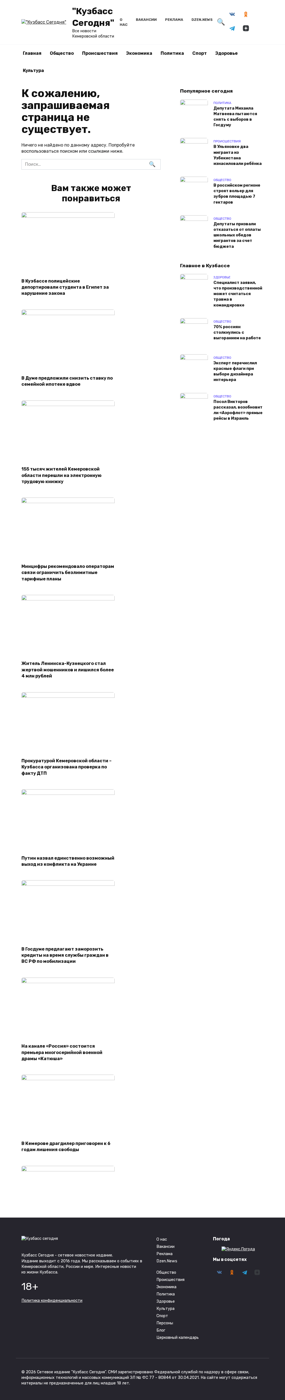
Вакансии (146, 20)
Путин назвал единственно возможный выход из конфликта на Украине (67, 861)
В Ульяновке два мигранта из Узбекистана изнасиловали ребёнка (237, 155)
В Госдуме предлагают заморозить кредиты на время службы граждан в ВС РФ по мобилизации (65, 955)
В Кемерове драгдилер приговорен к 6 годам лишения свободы (65, 1146)
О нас (161, 1239)
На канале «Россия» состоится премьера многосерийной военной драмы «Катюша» (61, 1052)
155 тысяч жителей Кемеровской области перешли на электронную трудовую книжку (61, 475)
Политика (172, 53)
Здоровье (226, 53)
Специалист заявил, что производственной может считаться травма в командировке (237, 294)
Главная (32, 53)
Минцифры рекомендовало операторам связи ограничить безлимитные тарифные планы (67, 572)
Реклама (174, 20)
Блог (160, 1330)
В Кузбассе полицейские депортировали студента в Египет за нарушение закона (65, 287)
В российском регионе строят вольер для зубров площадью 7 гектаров (236, 194)
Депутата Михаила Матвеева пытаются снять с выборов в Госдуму (235, 116)
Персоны (164, 1323)
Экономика (139, 53)
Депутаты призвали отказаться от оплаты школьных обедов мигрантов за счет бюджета (237, 235)
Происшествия (100, 53)
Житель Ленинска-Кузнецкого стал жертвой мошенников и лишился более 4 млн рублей (67, 670)
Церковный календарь (177, 1337)
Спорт (199, 53)
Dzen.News (202, 20)
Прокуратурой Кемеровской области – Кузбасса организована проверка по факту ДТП (66, 767)
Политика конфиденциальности (51, 1300)
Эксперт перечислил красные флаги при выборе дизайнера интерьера (235, 371)
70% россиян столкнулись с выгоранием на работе (237, 332)
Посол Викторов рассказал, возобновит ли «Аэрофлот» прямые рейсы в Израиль (237, 410)
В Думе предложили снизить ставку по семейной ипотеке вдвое (67, 381)
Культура (33, 70)
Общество (62, 53)
